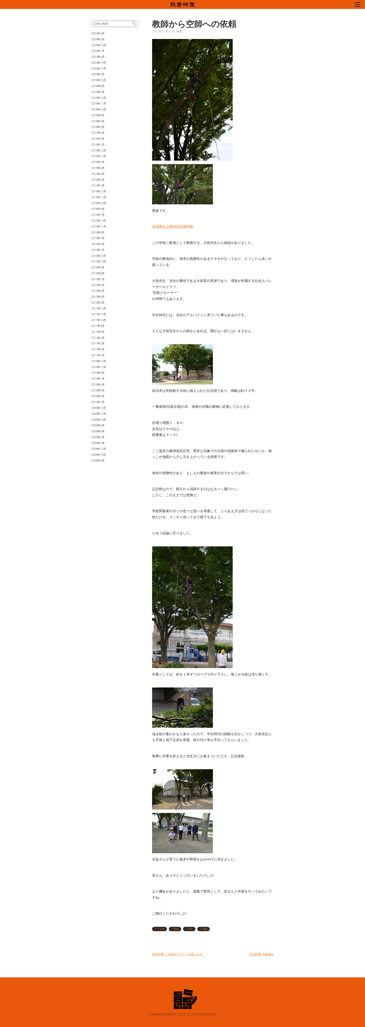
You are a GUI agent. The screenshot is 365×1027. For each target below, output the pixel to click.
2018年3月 (98, 121)
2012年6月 (98, 285)
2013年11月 (98, 226)
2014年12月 (98, 191)
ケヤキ (160, 929)
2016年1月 (98, 144)
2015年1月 (98, 185)
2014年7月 (98, 215)
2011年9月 (98, 326)
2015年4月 (98, 174)
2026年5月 (98, 33)
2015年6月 (98, 168)
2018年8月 (98, 115)
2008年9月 (98, 460)
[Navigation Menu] (357, 4)
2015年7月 (98, 162)
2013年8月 (98, 232)
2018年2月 (98, 127)
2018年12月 (98, 98)
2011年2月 (98, 349)
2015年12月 (98, 150)
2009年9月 (98, 425)
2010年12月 (98, 361)
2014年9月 (98, 209)
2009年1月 (98, 443)
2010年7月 (98, 378)
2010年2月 (98, 396)
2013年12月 (98, 220)
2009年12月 (98, 408)
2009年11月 (98, 414)
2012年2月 (98, 302)
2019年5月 (98, 92)
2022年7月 (98, 51)
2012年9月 (98, 267)
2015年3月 (98, 180)
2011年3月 (98, 343)
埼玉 (190, 929)
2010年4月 (98, 390)
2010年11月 (98, 367)
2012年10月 (98, 261)
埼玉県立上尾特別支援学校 (172, 227)
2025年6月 (98, 39)
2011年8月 (98, 332)
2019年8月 (98, 86)
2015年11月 (98, 156)
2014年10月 (98, 203)
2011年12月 (98, 308)
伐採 (176, 929)
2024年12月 (98, 45)
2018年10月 (98, 109)
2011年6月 (98, 338)
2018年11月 (98, 103)
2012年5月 (98, 291)
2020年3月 (98, 74)
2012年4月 (98, 296)
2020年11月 (98, 68)
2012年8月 (98, 273)
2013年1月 (98, 250)
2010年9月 (98, 373)
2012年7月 (98, 279)
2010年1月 (98, 402)
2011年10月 (98, 320)
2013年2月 (98, 244)
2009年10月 (98, 419)
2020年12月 (98, 62)
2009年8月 (98, 431)
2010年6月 (98, 384)
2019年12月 (98, 80)
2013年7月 (98, 238)
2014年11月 (98, 197)
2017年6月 (98, 133)
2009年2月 (98, 437)
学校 (204, 929)
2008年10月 (98, 454)
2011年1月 (98, 355)
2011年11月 (98, 314)
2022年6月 (98, 57)
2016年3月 (98, 138)
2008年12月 (98, 449)
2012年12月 (98, 256)
